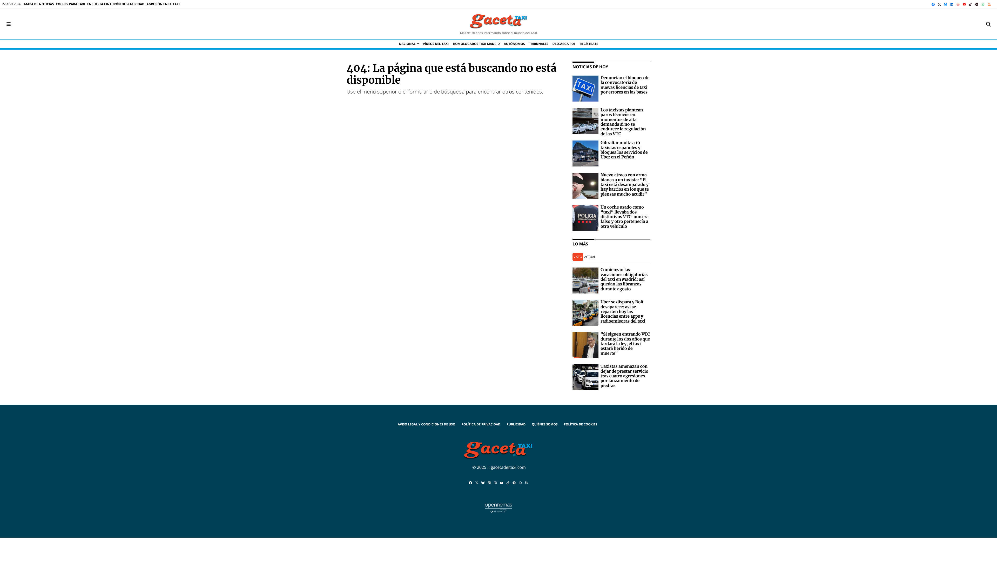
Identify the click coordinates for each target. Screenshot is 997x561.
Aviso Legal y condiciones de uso (426, 424)
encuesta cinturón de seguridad (115, 4)
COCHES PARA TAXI (70, 4)
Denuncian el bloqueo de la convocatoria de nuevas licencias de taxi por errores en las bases (625, 85)
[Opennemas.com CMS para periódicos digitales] (498, 508)
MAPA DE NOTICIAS (39, 4)
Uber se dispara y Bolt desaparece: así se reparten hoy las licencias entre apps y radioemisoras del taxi (623, 311)
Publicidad (516, 424)
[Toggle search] (988, 24)
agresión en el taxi (163, 4)
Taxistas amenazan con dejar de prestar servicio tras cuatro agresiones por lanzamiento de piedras (624, 376)
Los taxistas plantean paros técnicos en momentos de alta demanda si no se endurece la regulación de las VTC (623, 122)
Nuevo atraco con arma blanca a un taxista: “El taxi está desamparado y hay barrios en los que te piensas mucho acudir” (625, 184)
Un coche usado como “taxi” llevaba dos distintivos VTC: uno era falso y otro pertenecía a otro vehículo (625, 217)
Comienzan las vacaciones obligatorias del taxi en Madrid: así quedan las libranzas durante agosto (624, 279)
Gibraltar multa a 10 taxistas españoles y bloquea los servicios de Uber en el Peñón (624, 150)
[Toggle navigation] (8, 24)
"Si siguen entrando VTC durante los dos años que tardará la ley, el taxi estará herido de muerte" (625, 344)
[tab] (577, 257)
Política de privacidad (480, 424)
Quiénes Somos (544, 424)
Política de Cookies (580, 424)
